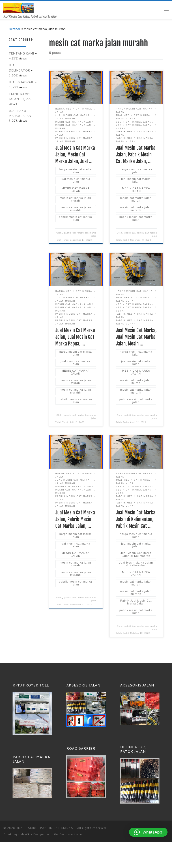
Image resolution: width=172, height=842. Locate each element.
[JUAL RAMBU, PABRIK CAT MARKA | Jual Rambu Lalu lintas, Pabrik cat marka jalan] (18, 8)
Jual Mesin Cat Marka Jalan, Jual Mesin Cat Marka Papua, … (75, 337)
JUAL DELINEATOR (19, 67)
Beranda (15, 28)
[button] (148, 832)
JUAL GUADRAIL (21, 82)
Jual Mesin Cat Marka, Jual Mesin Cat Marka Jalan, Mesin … (136, 337)
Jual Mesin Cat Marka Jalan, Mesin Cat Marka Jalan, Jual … (75, 154)
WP (27, 834)
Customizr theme (71, 834)
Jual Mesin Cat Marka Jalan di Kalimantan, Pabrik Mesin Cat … (135, 519)
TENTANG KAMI (21, 53)
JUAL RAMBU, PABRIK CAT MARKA (44, 828)
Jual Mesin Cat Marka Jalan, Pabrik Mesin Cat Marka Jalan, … (135, 154)
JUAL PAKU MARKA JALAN (20, 113)
